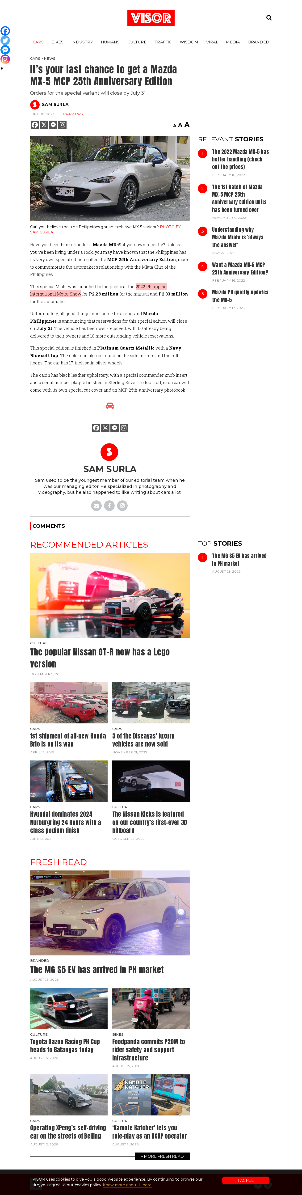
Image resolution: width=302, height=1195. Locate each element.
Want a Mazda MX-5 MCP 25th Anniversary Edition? (240, 268)
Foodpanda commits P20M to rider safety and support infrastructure (148, 1049)
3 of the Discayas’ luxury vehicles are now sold (143, 740)
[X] (44, 125)
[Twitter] (5, 40)
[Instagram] (62, 125)
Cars (38, 42)
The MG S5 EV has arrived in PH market (239, 559)
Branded (258, 42)
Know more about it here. (127, 1185)
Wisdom (189, 42)
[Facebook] (35, 125)
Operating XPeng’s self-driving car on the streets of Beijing (68, 1131)
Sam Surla (55, 104)
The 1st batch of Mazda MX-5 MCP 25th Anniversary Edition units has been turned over (239, 198)
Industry (82, 42)
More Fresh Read (164, 1156)
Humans (110, 42)
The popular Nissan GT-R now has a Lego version (100, 658)
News (49, 58)
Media (233, 42)
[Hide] (2, 68)
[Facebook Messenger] (53, 125)
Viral (212, 42)
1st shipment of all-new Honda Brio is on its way (68, 740)
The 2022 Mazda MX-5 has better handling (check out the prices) (240, 159)
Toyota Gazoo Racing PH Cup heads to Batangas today (65, 1045)
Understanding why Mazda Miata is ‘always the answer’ (238, 237)
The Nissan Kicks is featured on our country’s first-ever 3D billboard (149, 822)
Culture (137, 42)
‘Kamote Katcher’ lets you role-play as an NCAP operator (149, 1131)
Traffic (163, 42)
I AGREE (246, 1180)
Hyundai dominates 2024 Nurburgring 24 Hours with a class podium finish (65, 822)
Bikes (57, 42)
